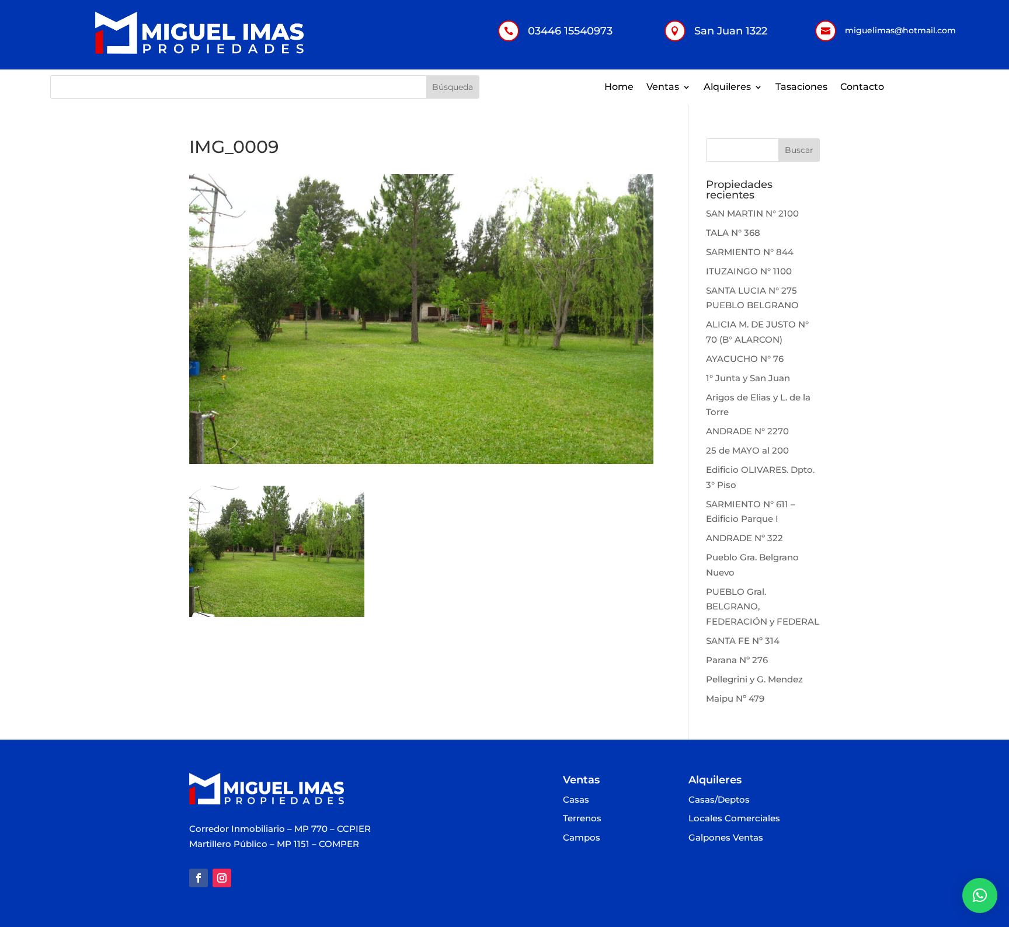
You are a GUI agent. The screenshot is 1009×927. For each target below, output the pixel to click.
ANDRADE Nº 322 (744, 537)
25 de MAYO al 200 (747, 450)
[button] (979, 895)
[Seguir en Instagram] (222, 878)
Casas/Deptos (719, 800)
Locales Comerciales (734, 819)
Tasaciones (801, 87)
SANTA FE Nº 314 (743, 640)
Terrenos (582, 819)
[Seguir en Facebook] (198, 878)
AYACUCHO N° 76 (745, 358)
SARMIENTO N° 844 (750, 251)
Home (619, 87)
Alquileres (727, 87)
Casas (576, 800)
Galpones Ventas (725, 838)
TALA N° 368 (733, 232)
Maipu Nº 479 (735, 698)
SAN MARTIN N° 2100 (752, 213)
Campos (581, 838)
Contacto (862, 87)
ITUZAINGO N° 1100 (749, 271)
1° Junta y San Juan (748, 378)
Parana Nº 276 (737, 659)
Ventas (662, 87)
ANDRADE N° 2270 (747, 431)
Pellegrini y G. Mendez (754, 679)
